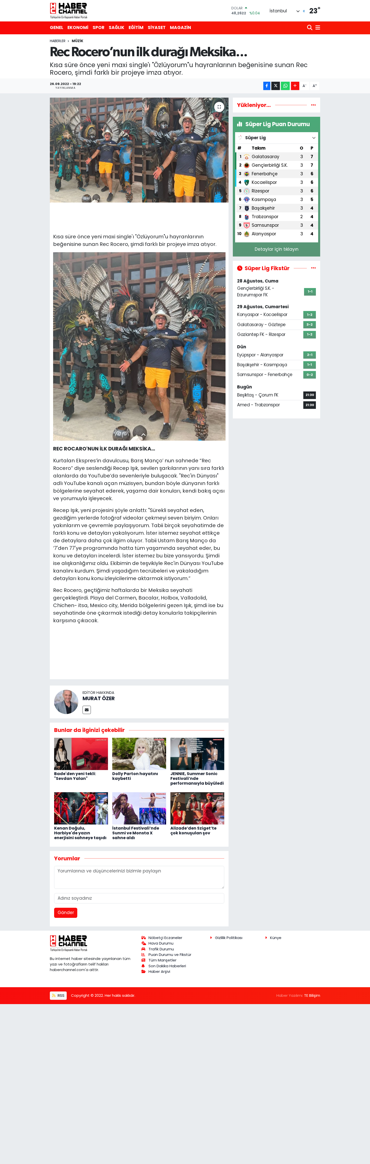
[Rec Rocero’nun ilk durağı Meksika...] (139, 150)
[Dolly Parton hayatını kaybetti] (139, 754)
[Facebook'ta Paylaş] (266, 86)
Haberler (57, 40)
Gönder (66, 913)
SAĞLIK (116, 27)
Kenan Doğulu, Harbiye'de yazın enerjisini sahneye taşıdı (80, 833)
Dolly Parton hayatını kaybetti (135, 776)
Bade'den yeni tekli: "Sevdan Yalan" (75, 776)
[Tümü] (313, 105)
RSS (60, 995)
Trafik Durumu (161, 949)
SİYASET (157, 27)
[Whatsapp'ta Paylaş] (285, 86)
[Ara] (310, 27)
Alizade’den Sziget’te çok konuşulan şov (193, 830)
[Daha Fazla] (295, 86)
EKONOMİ (77, 27)
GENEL (56, 27)
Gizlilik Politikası (228, 937)
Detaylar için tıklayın (277, 249)
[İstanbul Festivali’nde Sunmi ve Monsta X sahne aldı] (139, 808)
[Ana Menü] (316, 27)
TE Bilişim (312, 995)
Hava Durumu (161, 943)
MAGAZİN (180, 27)
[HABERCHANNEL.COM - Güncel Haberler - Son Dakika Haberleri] (69, 10)
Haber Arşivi (159, 971)
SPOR (98, 27)
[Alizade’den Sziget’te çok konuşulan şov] (197, 808)
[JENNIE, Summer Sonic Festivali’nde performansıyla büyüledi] (197, 754)
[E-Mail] (87, 710)
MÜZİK (77, 40)
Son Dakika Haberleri (167, 966)
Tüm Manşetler (162, 960)
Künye (275, 937)
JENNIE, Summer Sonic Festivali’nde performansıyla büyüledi (197, 778)
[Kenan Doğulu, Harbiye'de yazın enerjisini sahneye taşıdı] (81, 808)
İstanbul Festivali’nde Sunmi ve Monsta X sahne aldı (135, 833)
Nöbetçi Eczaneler (165, 937)
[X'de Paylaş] (275, 86)
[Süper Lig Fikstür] (313, 268)
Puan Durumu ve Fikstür (170, 954)
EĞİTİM (136, 27)
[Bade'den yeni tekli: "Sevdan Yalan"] (81, 754)
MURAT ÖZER (99, 698)
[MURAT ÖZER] (66, 702)
